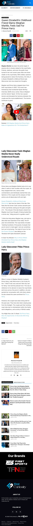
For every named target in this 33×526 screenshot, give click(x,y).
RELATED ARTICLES (7, 382)
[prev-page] (3, 389)
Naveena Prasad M (7, 31)
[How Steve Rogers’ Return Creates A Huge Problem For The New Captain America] (5, 437)
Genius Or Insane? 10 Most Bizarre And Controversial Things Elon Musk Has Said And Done (24, 343)
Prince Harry (16, 322)
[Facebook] (11, 35)
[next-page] (6, 389)
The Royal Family (9, 15)
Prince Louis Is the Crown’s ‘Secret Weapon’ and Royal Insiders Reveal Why (20, 402)
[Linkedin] (18, 375)
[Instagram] (15, 375)
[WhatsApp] (21, 35)
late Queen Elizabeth (8, 231)
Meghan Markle (9, 322)
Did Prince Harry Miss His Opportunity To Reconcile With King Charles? (15, 316)
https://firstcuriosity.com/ (16, 362)
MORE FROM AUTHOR (19, 382)
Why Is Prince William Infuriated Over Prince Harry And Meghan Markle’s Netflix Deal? (14, 240)
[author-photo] (16, 358)
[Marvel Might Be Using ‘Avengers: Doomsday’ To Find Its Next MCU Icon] (5, 430)
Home (3, 15)
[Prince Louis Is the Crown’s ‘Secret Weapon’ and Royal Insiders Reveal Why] (5, 402)
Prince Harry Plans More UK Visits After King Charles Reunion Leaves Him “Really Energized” (20, 395)
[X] (14, 35)
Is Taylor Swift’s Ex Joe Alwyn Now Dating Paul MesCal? (7, 342)
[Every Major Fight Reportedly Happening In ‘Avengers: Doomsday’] (5, 445)
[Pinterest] (18, 35)
